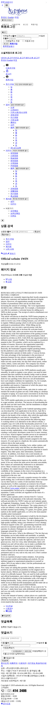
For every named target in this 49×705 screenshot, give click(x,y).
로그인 (25, 24)
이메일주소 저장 (13, 41)
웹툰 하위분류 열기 (22, 128)
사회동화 (14, 156)
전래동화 (14, 166)
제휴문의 (13, 663)
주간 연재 (10, 84)
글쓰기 (12, 253)
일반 (8, 105)
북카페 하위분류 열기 (20, 199)
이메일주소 (9, 36)
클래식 (13, 122)
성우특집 (14, 211)
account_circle (7, 76)
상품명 (6, 232)
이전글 (9, 606)
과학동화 (14, 189)
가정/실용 (14, 120)
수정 (10, 279)
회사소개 (5, 663)
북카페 (8, 199)
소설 (12, 107)
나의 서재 (10, 249)
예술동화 (14, 158)
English (11, 17)
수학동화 (14, 163)
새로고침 (28, 651)
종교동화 (14, 196)
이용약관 (22, 663)
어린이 (8, 150)
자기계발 (14, 117)
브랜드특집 (15, 213)
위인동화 (14, 194)
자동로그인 (29, 41)
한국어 (4, 17)
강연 (12, 125)
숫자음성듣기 (17, 651)
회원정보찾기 (8, 46)
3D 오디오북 (15, 148)
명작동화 (14, 161)
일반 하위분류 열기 (17, 105)
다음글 (9, 609)
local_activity (7, 65)
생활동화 (14, 191)
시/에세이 (14, 110)
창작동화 (14, 153)
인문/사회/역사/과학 (18, 112)
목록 (10, 611)
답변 (5, 253)
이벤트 (13, 216)
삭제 (9, 282)
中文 (17, 17)
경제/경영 (14, 115)
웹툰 (12, 128)
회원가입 (34, 24)
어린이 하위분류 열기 (20, 150)
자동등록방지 (9, 648)
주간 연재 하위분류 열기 (23, 84)
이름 (5, 643)
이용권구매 (16, 24)
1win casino (14, 488)
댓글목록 (6, 616)
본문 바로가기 (7, 2)
